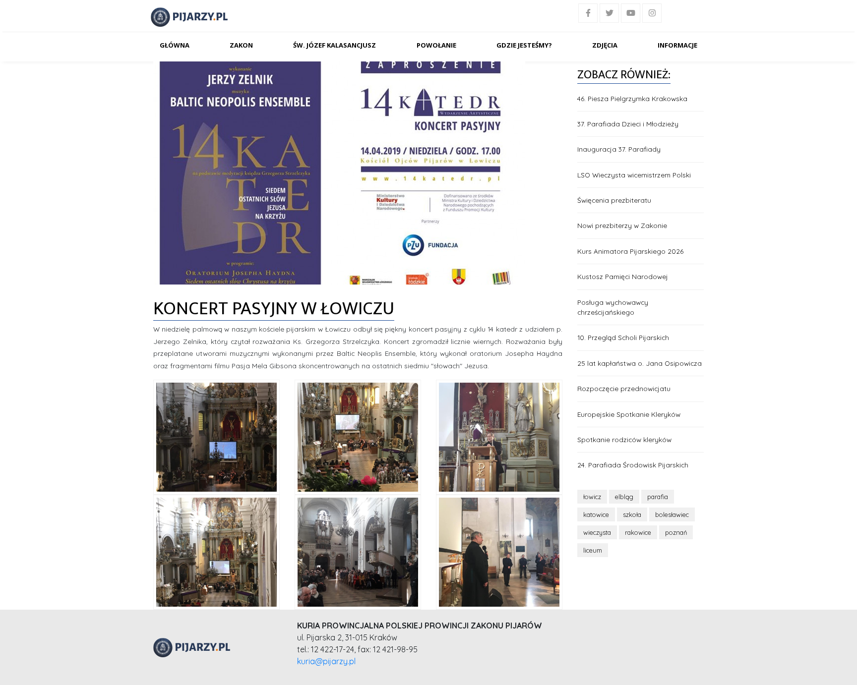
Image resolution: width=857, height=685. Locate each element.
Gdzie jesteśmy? (524, 45)
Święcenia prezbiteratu (614, 200)
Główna (174, 45)
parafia (657, 497)
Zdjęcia (604, 45)
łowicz (592, 497)
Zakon (241, 45)
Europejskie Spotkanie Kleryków (628, 414)
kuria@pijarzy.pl (326, 661)
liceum (592, 550)
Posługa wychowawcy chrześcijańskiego (612, 307)
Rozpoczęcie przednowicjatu (624, 388)
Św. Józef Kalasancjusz (334, 45)
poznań (676, 532)
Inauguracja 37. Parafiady (619, 149)
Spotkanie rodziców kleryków (624, 439)
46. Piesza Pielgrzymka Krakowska (632, 98)
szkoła (632, 514)
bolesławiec (672, 514)
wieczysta (597, 532)
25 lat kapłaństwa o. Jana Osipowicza (639, 363)
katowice (596, 514)
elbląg (624, 497)
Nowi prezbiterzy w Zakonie (622, 225)
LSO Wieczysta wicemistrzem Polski (634, 175)
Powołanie (436, 45)
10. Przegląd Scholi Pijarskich (623, 337)
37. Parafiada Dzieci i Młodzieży (627, 123)
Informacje (677, 45)
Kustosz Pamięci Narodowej (622, 276)
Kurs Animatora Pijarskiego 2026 (630, 251)
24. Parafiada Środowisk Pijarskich (632, 464)
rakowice (638, 532)
